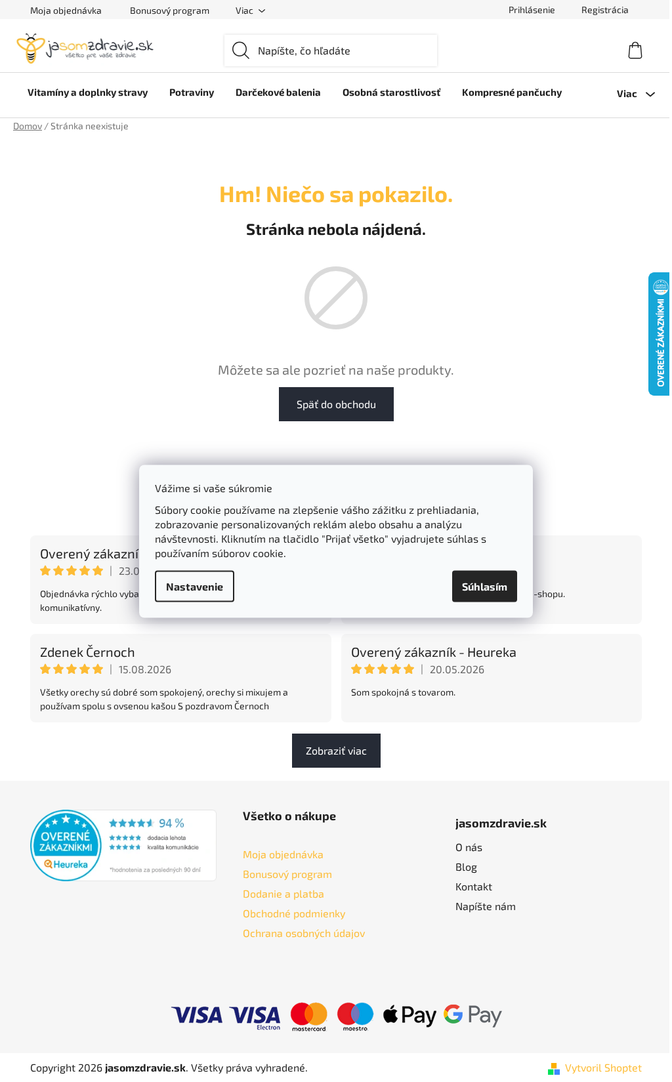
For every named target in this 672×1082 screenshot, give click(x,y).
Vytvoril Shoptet (603, 1067)
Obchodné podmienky (294, 913)
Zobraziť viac (336, 750)
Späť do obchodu (336, 404)
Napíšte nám (485, 906)
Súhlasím (484, 585)
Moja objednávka (66, 10)
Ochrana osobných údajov (304, 932)
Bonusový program (169, 10)
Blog (466, 866)
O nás (468, 847)
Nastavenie (194, 585)
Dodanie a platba (283, 893)
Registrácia (605, 9)
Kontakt (473, 886)
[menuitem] (87, 92)
